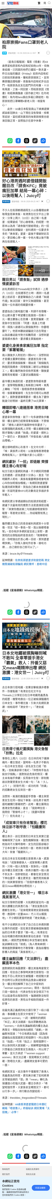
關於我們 (6, 1174)
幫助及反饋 (30, 1174)
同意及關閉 (40, 1188)
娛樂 (4, 53)
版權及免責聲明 (32, 1169)
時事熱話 (6, 201)
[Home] (12, 3)
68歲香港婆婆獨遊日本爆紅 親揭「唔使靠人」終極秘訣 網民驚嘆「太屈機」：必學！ (26, 1108)
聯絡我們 (6, 1169)
